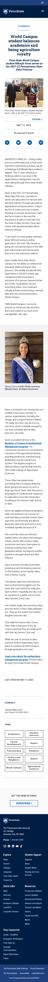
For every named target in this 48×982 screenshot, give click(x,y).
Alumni (34, 758)
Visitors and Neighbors (14, 758)
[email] (41, 143)
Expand (36, 119)
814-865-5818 (21, 712)
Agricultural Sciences (34, 767)
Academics (14, 734)
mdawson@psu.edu (13, 710)
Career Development (14, 743)
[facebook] (7, 143)
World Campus (14, 767)
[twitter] (18, 143)
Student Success (34, 734)
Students (24, 26)
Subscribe (23, 803)
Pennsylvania (14, 751)
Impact (34, 743)
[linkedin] (29, 143)
